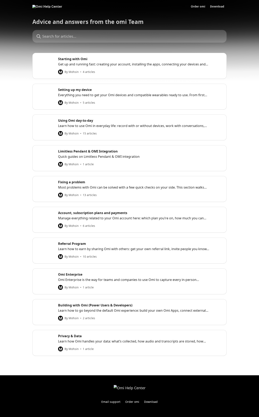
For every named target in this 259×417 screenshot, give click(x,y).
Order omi (198, 6)
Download (217, 6)
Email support (110, 402)
